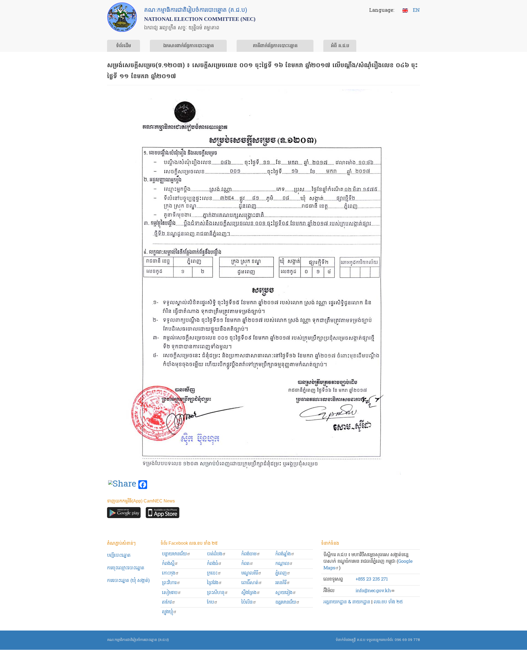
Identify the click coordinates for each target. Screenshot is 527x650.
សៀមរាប (169, 592)
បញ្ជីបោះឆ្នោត (118, 555)
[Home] (122, 17)
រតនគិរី (280, 583)
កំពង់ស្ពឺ (168, 563)
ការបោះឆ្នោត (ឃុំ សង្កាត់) (128, 580)
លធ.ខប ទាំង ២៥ (388, 602)
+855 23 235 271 (371, 579)
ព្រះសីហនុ (215, 592)
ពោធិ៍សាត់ (249, 583)
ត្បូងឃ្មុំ (167, 612)
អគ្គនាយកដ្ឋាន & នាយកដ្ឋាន (346, 602)
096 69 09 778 (407, 640)
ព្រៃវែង (212, 583)
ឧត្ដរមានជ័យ (285, 602)
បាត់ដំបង (214, 554)
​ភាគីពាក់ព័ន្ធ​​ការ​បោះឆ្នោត (275, 46)
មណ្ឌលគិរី (249, 573)
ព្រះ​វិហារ (169, 583)
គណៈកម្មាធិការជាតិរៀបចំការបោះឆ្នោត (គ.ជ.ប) (138, 640)
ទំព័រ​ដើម (123, 46)
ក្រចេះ (212, 573)
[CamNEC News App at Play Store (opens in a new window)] (124, 514)
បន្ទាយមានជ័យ (174, 554)
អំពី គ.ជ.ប (340, 46)
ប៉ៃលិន (247, 602)
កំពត (245, 563)
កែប (210, 602)
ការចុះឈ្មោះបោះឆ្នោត (125, 568)
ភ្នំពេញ (281, 573)
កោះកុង (168, 573)
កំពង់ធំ (212, 563)
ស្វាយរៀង (283, 592)
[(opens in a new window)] (122, 485)
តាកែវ (167, 602)
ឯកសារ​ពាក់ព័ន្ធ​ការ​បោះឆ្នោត (188, 46)
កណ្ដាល (282, 563)
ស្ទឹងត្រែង (248, 592)
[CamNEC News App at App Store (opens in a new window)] (163, 514)
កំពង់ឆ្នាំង (283, 554)
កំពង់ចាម (248, 554)
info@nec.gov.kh (373, 590)
